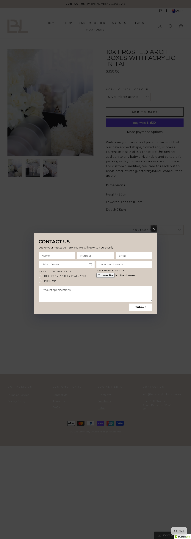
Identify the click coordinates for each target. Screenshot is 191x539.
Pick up (50, 281)
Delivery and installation (66, 276)
